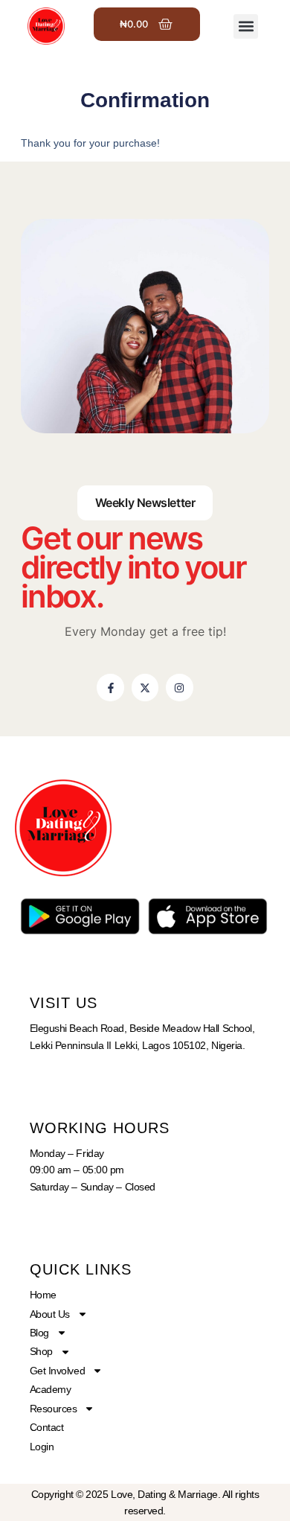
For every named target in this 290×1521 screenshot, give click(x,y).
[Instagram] (179, 687)
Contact (47, 1427)
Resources (53, 1409)
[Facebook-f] (110, 687)
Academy (50, 1389)
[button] (245, 26)
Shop (41, 1351)
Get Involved (58, 1371)
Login (42, 1447)
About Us (50, 1314)
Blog (39, 1333)
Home (43, 1295)
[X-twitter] (145, 687)
